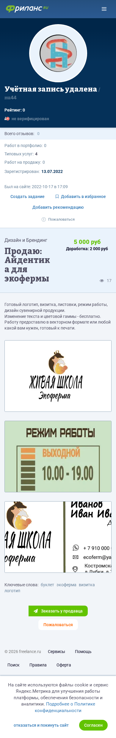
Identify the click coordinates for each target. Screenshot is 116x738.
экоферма (66, 584)
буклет (47, 584)
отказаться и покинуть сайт (41, 725)
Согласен (93, 725)
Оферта (64, 665)
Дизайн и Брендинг (25, 240)
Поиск (13, 665)
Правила (38, 665)
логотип (12, 590)
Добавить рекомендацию (58, 207)
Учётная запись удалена (51, 92)
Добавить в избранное (83, 196)
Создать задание (27, 196)
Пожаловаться (61, 219)
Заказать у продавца (61, 611)
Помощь (83, 651)
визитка (87, 584)
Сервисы (56, 651)
